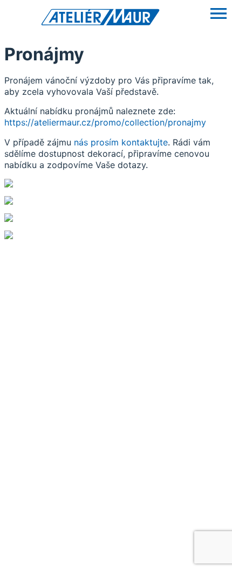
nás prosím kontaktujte (121, 142)
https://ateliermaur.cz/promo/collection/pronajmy (105, 122)
